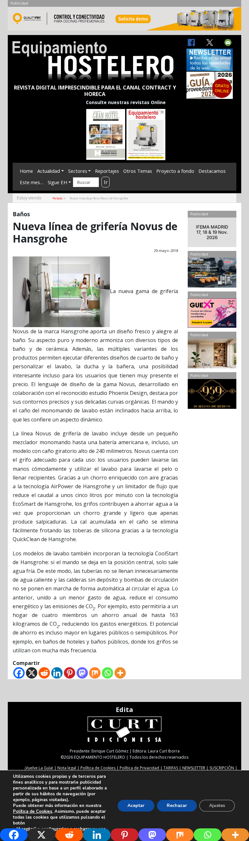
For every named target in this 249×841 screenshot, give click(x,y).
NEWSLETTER (193, 768)
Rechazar (177, 805)
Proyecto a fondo (175, 171)
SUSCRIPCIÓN (221, 768)
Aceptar (136, 805)
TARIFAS (170, 768)
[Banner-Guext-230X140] (212, 314)
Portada (58, 198)
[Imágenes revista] (124, 20)
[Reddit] (44, 673)
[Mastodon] (82, 673)
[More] (120, 673)
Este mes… (31, 182)
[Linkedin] (57, 673)
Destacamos (212, 171)
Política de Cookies (97, 768)
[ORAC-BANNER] (212, 355)
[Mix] (95, 673)
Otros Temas (137, 171)
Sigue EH (57, 182)
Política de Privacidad (139, 768)
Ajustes (217, 805)
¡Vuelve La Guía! (39, 768)
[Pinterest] (69, 673)
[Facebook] (19, 673)
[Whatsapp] (107, 673)
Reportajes (107, 171)
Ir (106, 182)
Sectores (77, 171)
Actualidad (48, 171)
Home (26, 171)
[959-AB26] (212, 395)
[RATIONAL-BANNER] (212, 274)
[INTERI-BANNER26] (212, 233)
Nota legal (66, 768)
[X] (31, 673)
